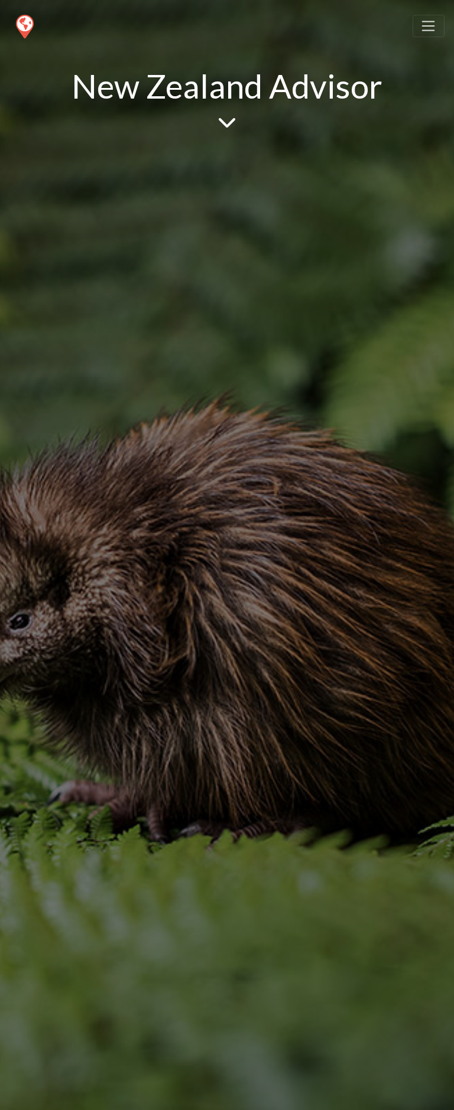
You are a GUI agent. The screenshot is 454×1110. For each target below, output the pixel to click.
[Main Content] (227, 121)
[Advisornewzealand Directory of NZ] (24, 24)
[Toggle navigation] (429, 26)
